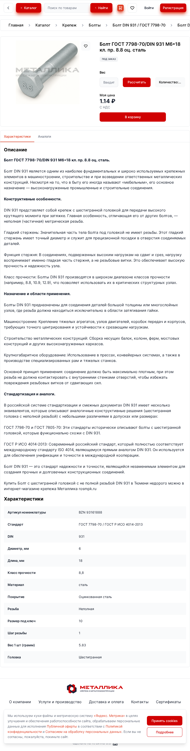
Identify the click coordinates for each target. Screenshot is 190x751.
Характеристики (17, 136)
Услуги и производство (60, 701)
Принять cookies (165, 721)
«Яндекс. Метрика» (109, 716)
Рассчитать (137, 82)
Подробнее (165, 732)
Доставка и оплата (106, 701)
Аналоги (44, 136)
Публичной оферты (62, 726)
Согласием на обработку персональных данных (83, 732)
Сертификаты (168, 701)
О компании (20, 701)
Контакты (140, 701)
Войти (149, 8)
